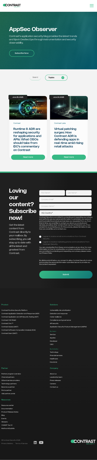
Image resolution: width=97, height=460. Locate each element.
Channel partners (7, 377)
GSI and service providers (10, 380)
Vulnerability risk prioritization (60, 310)
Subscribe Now (22, 53)
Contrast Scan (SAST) (9, 333)
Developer (53, 341)
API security (54, 323)
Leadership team (56, 377)
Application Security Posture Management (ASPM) (68, 326)
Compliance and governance (60, 320)
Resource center (7, 405)
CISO (51, 344)
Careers (53, 383)
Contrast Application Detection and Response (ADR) (20, 313)
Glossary (4, 422)
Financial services (56, 355)
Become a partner (8, 387)
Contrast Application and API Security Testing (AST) (19, 317)
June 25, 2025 (17, 97)
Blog (3, 415)
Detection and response (59, 313)
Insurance (53, 362)
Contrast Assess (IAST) (9, 326)
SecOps (53, 334)
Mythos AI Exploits (8, 428)
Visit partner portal (8, 393)
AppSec (53, 338)
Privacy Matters (7, 443)
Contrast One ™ (7, 323)
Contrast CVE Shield (8, 320)
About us (53, 374)
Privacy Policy (47, 253)
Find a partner (6, 390)
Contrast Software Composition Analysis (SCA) (18, 330)
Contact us (54, 387)
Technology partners (9, 383)
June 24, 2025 (58, 97)
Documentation (7, 408)
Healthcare (54, 359)
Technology (54, 352)
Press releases (55, 380)
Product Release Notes (9, 412)
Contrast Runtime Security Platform (14, 310)
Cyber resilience (56, 317)
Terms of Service (21, 443)
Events (3, 418)
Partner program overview (11, 374)
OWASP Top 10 (6, 425)
